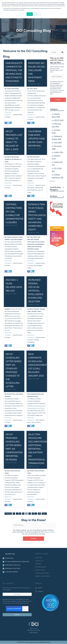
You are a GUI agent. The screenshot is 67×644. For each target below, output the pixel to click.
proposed (35, 483)
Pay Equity (30, 188)
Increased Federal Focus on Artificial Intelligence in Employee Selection (35, 291)
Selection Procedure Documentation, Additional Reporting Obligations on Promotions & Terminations (38, 449)
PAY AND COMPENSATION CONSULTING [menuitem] (17, 561)
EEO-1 (39, 422)
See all (52, 181)
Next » (44, 513)
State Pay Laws (36, 190)
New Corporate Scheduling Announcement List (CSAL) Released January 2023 (37, 365)
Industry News (17, 115)
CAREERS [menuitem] (38, 564)
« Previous (8, 513)
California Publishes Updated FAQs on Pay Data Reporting (36, 138)
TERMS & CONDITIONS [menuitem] (42, 573)
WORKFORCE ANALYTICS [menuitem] (12, 565)
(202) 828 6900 (33, 632)
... (17, 513)
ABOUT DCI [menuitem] (38, 558)
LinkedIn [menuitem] (40, 588)
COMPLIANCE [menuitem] (9, 558)
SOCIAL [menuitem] (38, 583)
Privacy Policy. (54, 90)
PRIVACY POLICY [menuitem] (40, 570)
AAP (37, 420)
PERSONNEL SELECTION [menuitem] (12, 568)
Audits (58, 152)
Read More (8, 112)
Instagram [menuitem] (40, 591)
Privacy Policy (6, 603)
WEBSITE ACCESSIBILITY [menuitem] (42, 576)
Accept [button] (29, 14)
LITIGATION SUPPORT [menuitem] (11, 572)
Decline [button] (37, 14)
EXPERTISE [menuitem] (10, 554)
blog (6, 330)
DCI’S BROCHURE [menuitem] (40, 567)
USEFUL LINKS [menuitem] (41, 553)
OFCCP (34, 422)
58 (39, 513)
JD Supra (7, 117)
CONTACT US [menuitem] (39, 561)
